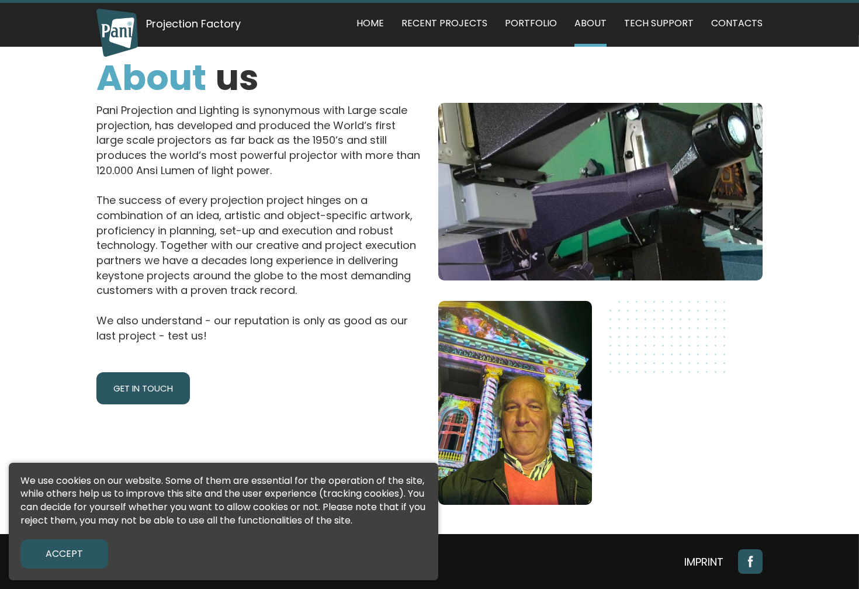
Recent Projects (444, 23)
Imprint (703, 562)
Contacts (737, 23)
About (590, 23)
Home (370, 23)
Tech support (659, 23)
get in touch (143, 388)
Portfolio (531, 23)
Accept (64, 553)
